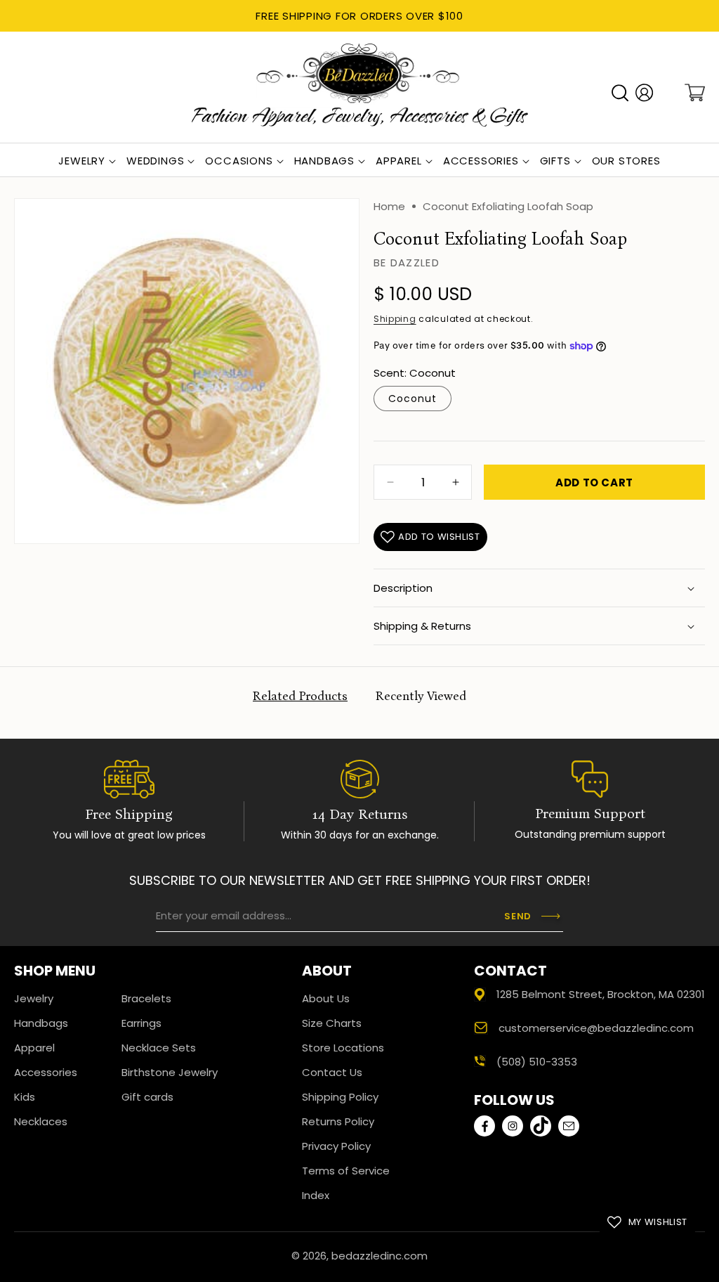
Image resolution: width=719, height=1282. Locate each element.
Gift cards (147, 1096)
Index (315, 1195)
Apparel (34, 1047)
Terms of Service (346, 1170)
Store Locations (343, 1047)
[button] (620, 93)
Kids (24, 1096)
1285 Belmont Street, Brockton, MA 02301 (600, 994)
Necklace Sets (158, 1047)
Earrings (141, 1023)
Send (518, 916)
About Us (326, 998)
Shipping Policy (340, 1096)
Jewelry (33, 998)
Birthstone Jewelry (169, 1072)
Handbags (41, 1023)
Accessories (45, 1072)
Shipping (395, 319)
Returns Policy (338, 1121)
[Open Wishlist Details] (669, 93)
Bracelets (146, 998)
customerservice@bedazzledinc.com (596, 1028)
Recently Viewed (421, 696)
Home (389, 206)
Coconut (412, 398)
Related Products (300, 696)
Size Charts (332, 1023)
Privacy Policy (336, 1146)
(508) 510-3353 (536, 1061)
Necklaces (40, 1121)
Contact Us (332, 1072)
